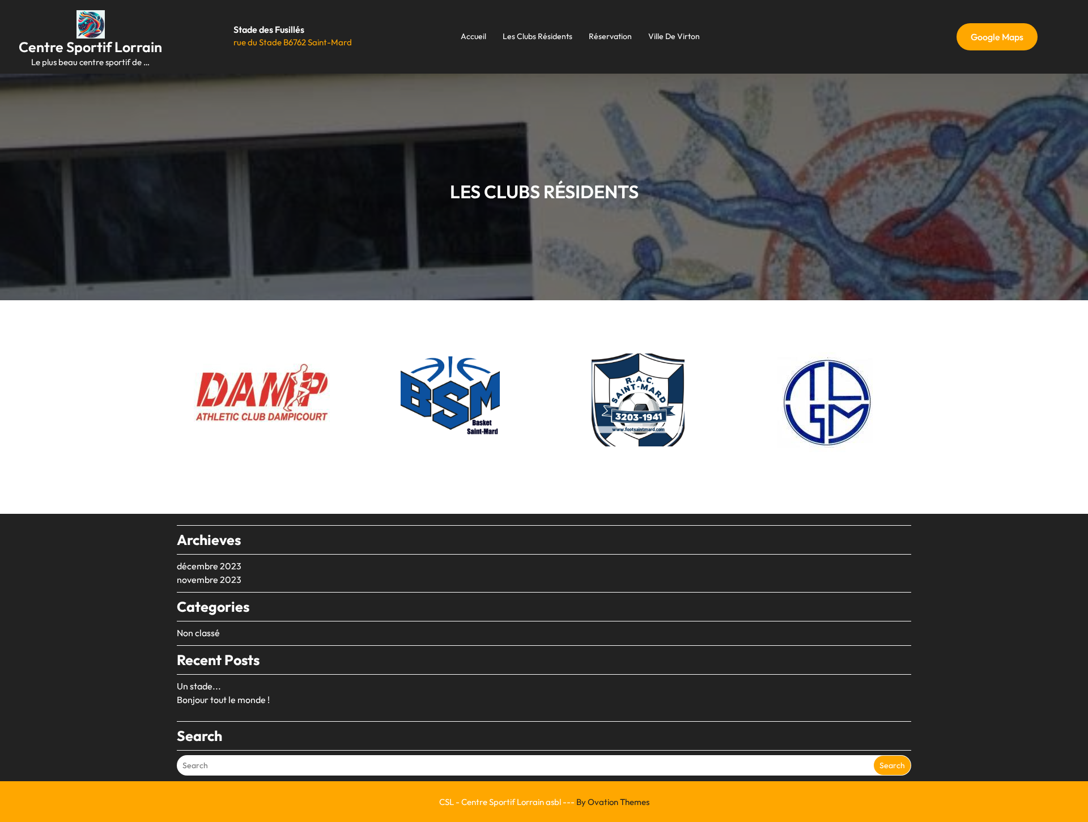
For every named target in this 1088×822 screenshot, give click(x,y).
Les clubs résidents (537, 36)
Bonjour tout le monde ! (223, 699)
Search (892, 765)
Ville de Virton (674, 36)
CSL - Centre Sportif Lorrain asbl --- (544, 802)
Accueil (473, 36)
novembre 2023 (209, 579)
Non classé (198, 632)
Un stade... (199, 686)
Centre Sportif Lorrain (90, 47)
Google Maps (997, 36)
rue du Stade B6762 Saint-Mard (292, 42)
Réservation (610, 36)
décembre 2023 (209, 566)
